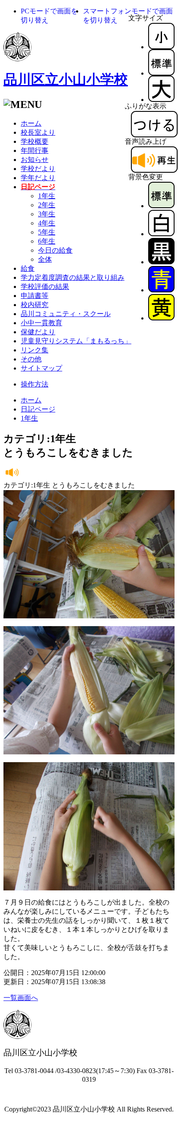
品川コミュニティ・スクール (66, 313)
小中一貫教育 (41, 322)
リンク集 (34, 350)
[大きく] (161, 99)
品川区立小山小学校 (65, 79)
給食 (28, 268)
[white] (161, 234)
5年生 (46, 232)
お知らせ (34, 159)
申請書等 (34, 295)
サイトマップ (41, 368)
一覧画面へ (20, 997)
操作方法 (34, 384)
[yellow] (161, 318)
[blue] (161, 290)
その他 (31, 359)
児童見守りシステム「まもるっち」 (76, 341)
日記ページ (38, 409)
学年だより (38, 177)
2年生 (46, 205)
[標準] (161, 73)
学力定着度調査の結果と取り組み (72, 277)
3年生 (46, 214)
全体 (45, 259)
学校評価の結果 (45, 286)
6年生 (46, 241)
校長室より (38, 132)
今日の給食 (55, 250)
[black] (161, 262)
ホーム (31, 123)
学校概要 (34, 141)
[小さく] (161, 47)
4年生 (46, 223)
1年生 (46, 196)
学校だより (38, 168)
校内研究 (34, 304)
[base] (161, 205)
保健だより (38, 332)
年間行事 (34, 150)
